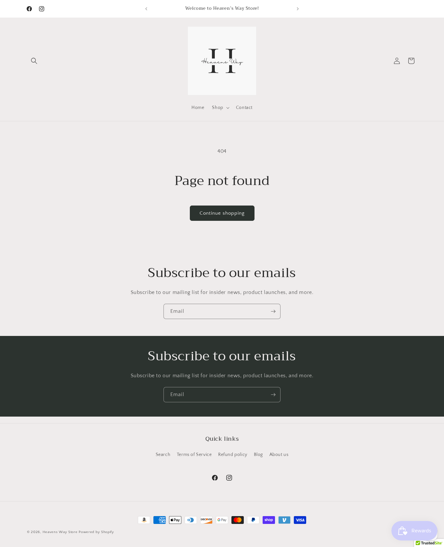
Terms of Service (194, 454)
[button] (34, 61)
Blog (258, 454)
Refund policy (232, 454)
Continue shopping (222, 213)
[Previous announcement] (146, 9)
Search (163, 454)
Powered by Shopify (96, 532)
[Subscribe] (273, 311)
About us (279, 454)
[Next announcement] (298, 9)
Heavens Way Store (60, 532)
